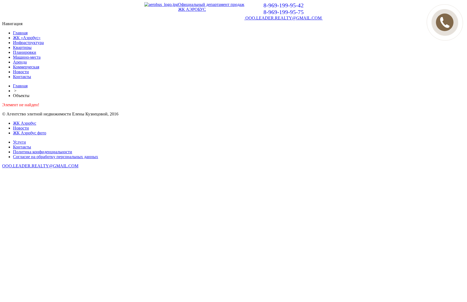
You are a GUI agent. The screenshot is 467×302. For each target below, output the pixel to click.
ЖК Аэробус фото (29, 133)
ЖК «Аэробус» (27, 37)
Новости (21, 71)
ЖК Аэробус (24, 123)
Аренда (20, 62)
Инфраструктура (28, 42)
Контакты (22, 76)
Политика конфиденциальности (42, 152)
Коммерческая (26, 67)
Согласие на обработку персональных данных (55, 156)
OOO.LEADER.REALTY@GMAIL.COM (283, 18)
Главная (20, 33)
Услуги (19, 142)
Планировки (24, 52)
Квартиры (22, 47)
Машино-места (27, 57)
